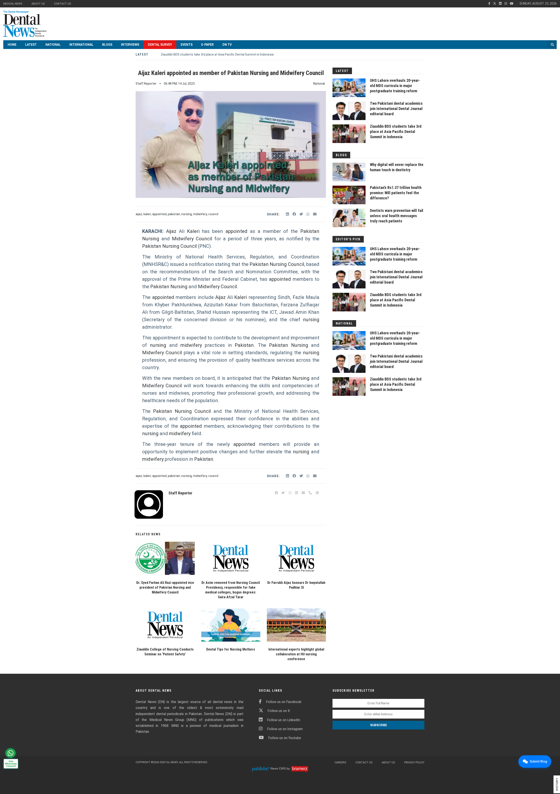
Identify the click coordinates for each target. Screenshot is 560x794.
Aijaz (171, 231)
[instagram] (505, 3)
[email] (315, 214)
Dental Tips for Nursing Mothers (230, 649)
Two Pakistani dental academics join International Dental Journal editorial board (396, 108)
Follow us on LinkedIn (283, 720)
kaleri (147, 214)
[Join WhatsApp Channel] (10, 753)
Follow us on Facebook (283, 702)
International (81, 44)
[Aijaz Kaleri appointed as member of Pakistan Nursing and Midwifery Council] (165, 558)
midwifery (200, 214)
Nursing (150, 238)
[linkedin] (500, 3)
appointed (159, 214)
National (53, 44)
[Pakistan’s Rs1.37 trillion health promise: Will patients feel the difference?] (349, 195)
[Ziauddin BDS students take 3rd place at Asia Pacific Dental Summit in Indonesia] (349, 133)
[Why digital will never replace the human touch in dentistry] (349, 172)
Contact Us (62, 3)
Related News (148, 534)
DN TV (227, 44)
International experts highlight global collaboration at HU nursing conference (296, 654)
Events (186, 44)
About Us (38, 3)
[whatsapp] (308, 214)
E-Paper (207, 44)
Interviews (130, 44)
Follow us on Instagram (285, 729)
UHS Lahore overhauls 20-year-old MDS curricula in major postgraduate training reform (395, 85)
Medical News (12, 3)
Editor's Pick (348, 239)
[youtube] (511, 3)
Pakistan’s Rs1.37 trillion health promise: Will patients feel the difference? (396, 192)
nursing (186, 214)
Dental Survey (160, 44)
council (213, 214)
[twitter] (494, 3)
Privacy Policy (414, 762)
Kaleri (193, 231)
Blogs (107, 44)
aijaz (139, 214)
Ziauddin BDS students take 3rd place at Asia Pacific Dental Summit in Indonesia (395, 131)
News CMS (278, 768)
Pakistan (309, 231)
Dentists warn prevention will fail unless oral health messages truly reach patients (396, 215)
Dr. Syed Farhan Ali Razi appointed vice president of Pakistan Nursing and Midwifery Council (165, 587)
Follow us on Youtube (284, 738)
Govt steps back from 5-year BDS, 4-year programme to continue (206, 54)
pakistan (174, 214)
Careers (340, 762)
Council (204, 238)
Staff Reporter (146, 83)
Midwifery (183, 238)
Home (12, 44)
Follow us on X (279, 711)
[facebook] (489, 3)
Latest (31, 44)
